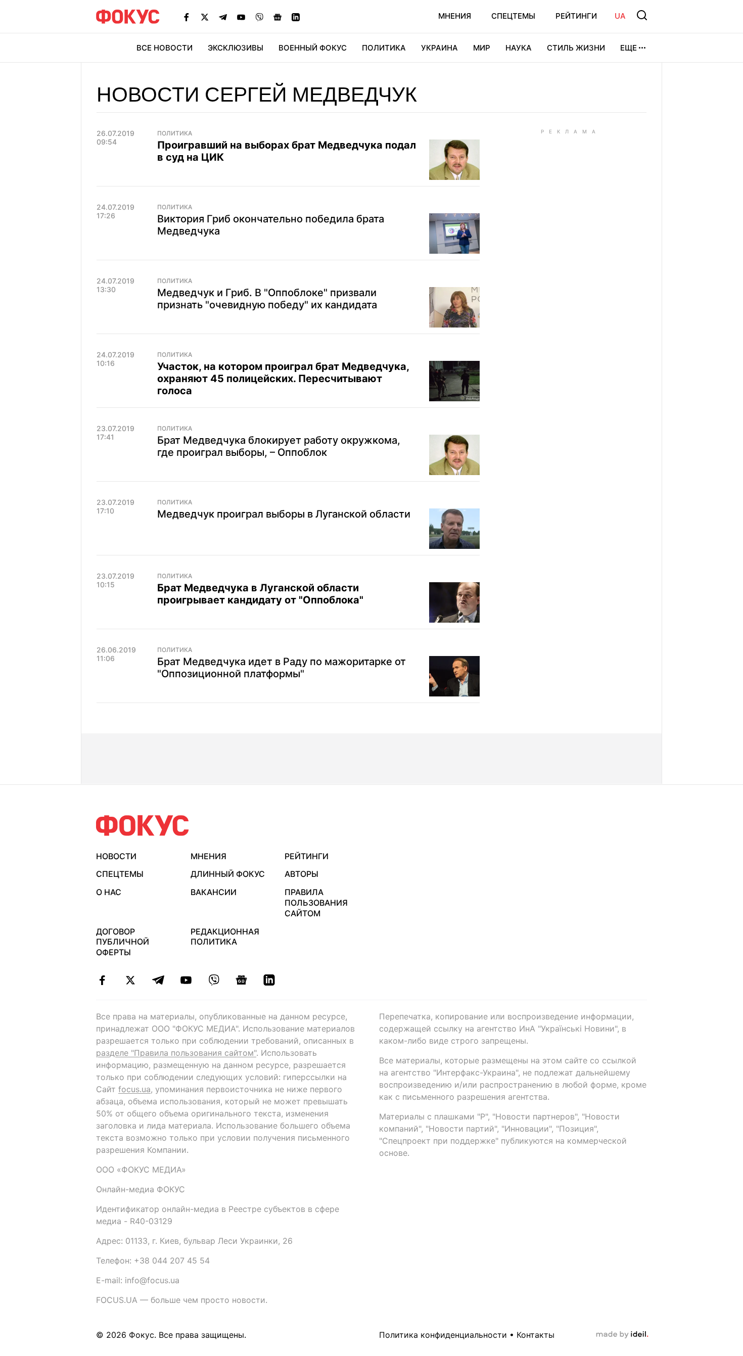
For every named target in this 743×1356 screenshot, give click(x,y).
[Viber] (259, 17)
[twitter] (130, 980)
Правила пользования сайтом (316, 902)
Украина (439, 48)
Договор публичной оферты (122, 942)
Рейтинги (576, 16)
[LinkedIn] (296, 17)
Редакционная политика (225, 936)
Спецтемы (513, 16)
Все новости (164, 48)
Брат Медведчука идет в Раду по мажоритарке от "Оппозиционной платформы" (281, 668)
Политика (384, 48)
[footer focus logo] (142, 825)
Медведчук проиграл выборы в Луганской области (283, 514)
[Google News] (277, 17)
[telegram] (158, 980)
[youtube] (185, 980)
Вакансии (214, 892)
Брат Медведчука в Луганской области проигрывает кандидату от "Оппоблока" (260, 594)
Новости (116, 856)
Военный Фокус (312, 48)
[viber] (213, 980)
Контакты (535, 1335)
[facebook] (102, 980)
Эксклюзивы (235, 48)
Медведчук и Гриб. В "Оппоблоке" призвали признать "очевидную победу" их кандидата (267, 299)
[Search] (642, 15)
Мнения (454, 16)
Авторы (301, 874)
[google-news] (241, 980)
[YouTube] (241, 17)
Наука (518, 48)
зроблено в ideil (622, 1334)
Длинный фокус (228, 874)
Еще (628, 48)
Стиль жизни (576, 48)
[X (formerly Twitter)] (205, 17)
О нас (108, 892)
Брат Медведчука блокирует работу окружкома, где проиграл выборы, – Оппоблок (278, 446)
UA (620, 16)
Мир (481, 48)
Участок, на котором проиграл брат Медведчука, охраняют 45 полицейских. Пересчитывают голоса (283, 378)
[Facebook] (186, 17)
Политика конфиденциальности (443, 1335)
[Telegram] (223, 17)
